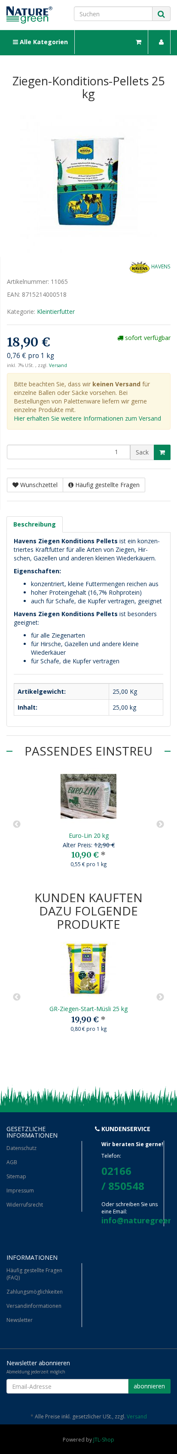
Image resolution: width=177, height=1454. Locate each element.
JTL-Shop (103, 1439)
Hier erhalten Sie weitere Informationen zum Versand (87, 418)
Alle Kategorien (43, 42)
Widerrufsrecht (24, 1204)
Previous (16, 824)
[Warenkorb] (138, 42)
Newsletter (19, 1320)
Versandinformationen (33, 1306)
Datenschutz (21, 1148)
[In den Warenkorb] (162, 452)
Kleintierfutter (56, 311)
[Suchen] (161, 14)
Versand (58, 365)
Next (160, 824)
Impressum (20, 1190)
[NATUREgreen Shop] (29, 15)
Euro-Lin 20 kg (89, 835)
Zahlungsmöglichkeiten (34, 1291)
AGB (11, 1162)
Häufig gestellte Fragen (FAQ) (34, 1274)
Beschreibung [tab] (34, 524)
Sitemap (16, 1176)
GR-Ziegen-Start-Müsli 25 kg (88, 1009)
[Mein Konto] (162, 42)
